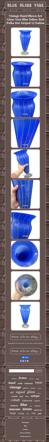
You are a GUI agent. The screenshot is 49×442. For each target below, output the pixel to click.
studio (37, 379)
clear (26, 396)
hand (12, 382)
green (25, 388)
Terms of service (25, 436)
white (31, 406)
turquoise (14, 405)
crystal (14, 396)
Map (25, 426)
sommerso (37, 406)
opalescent (38, 410)
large (13, 412)
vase (38, 382)
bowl (21, 396)
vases (27, 413)
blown (27, 409)
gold (39, 413)
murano (14, 409)
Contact (25, 429)
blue (23, 404)
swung (21, 413)
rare (34, 413)
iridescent (27, 400)
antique (35, 395)
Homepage (25, 422)
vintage (15, 387)
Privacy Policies (25, 433)
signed (20, 392)
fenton (23, 377)
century (31, 378)
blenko (33, 388)
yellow (37, 400)
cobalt (15, 400)
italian (39, 393)
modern (14, 378)
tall (12, 392)
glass (31, 392)
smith (20, 383)
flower (39, 388)
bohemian (29, 383)
